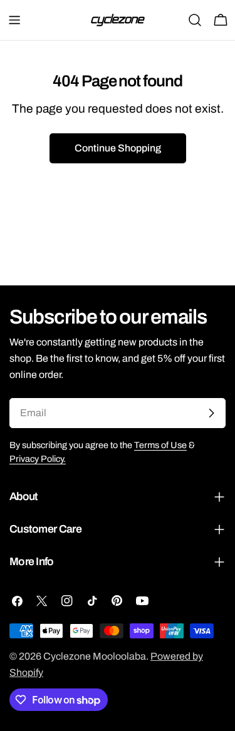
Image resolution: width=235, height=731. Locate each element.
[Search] (194, 20)
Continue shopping (118, 148)
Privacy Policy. (37, 459)
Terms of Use (160, 445)
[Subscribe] (211, 413)
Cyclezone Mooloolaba (94, 656)
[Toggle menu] (14, 20)
